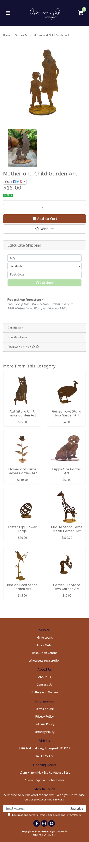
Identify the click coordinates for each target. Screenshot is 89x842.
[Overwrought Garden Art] (44, 13)
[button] (44, 229)
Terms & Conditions (49, 815)
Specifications (17, 337)
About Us (44, 677)
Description (15, 328)
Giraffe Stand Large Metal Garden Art (66, 529)
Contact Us (44, 685)
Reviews (13, 347)
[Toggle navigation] (8, 13)
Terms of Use (44, 709)
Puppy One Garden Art (67, 471)
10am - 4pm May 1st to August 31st (44, 772)
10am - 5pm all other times (44, 780)
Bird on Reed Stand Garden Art (22, 587)
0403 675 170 (44, 756)
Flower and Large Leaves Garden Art (22, 471)
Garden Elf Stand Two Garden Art (66, 587)
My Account (45, 637)
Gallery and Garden (44, 692)
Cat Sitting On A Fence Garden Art (22, 413)
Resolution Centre (44, 653)
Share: (9, 181)
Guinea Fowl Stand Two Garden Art (66, 413)
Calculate (46, 283)
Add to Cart (46, 219)
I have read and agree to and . (45, 815)
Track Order (45, 645)
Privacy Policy (44, 716)
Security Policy (44, 732)
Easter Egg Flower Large (22, 529)
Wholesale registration (44, 660)
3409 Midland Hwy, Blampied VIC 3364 (44, 748)
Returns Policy (44, 724)
